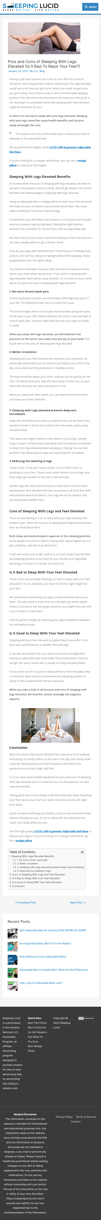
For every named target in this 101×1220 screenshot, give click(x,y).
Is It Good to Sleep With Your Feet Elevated (36, 882)
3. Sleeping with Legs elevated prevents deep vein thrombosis (50, 867)
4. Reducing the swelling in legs (34, 870)
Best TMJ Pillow (37, 1022)
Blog (42, 71)
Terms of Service (86, 1116)
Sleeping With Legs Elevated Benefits (33, 856)
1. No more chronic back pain (32, 860)
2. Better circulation (27, 863)
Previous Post (25, 902)
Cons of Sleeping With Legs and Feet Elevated (38, 874)
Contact (75, 1121)
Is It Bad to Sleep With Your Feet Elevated (36, 878)
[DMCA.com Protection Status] (86, 1018)
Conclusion (18, 886)
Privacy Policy (64, 1116)
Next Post (78, 902)
